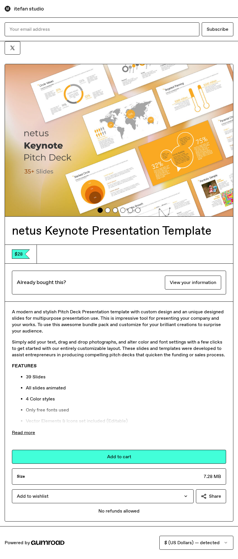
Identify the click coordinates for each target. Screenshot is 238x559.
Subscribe (217, 29)
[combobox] (103, 496)
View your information (193, 282)
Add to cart (119, 456)
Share (215, 496)
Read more (23, 432)
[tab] (100, 210)
